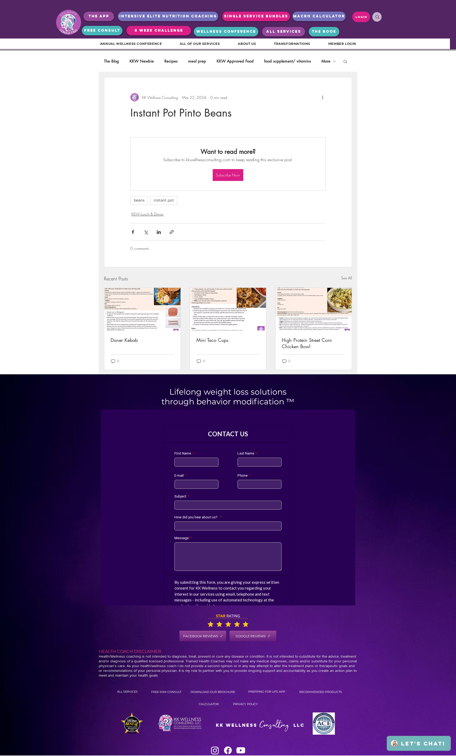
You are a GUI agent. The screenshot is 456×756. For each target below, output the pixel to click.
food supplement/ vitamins (287, 61)
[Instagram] (215, 750)
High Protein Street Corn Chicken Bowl (307, 343)
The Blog (111, 61)
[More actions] (322, 97)
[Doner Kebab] (142, 309)
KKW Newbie (142, 61)
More (325, 61)
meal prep (197, 61)
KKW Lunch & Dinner (147, 214)
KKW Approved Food (235, 61)
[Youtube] (241, 750)
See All (346, 277)
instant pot (164, 200)
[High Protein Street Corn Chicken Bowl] (314, 309)
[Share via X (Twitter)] (145, 232)
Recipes (171, 61)
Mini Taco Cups (212, 340)
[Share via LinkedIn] (158, 232)
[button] (345, 61)
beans (139, 200)
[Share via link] (171, 232)
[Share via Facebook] (132, 232)
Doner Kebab (124, 340)
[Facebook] (228, 750)
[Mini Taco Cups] (228, 309)
